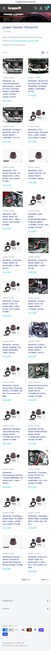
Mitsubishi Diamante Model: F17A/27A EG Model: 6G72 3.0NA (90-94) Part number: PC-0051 (13, 561)
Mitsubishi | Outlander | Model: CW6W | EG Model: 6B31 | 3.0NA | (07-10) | (38, 264)
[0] (46, 8)
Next (44, 579)
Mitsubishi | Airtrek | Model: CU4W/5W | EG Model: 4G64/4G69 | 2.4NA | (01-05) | (11, 348)
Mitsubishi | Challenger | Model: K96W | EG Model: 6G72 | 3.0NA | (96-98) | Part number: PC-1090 (13, 520)
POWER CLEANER (8, 78)
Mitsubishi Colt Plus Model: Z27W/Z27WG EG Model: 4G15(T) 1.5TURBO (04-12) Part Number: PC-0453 (37, 434)
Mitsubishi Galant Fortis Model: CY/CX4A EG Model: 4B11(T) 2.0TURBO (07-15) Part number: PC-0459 (38, 390)
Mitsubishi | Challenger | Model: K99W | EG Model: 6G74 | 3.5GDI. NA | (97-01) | (38, 520)
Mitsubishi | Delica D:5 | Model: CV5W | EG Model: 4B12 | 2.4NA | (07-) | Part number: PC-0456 (38, 562)
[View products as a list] (47, 52)
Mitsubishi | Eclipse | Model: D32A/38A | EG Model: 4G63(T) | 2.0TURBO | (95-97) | (37, 348)
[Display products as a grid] (43, 52)
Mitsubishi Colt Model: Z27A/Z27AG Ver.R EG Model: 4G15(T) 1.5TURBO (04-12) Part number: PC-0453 (12, 434)
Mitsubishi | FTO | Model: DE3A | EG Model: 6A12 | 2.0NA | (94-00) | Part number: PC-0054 (38, 133)
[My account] (41, 8)
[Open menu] (4, 8)
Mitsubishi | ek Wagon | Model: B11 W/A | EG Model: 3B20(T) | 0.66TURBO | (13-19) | (12, 133)
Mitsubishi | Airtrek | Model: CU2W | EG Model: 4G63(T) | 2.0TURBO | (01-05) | (36, 305)
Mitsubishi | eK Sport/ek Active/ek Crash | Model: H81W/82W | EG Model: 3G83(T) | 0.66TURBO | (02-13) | (38, 86)
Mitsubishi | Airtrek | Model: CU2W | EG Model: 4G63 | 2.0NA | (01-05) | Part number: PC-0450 (11, 306)
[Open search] (35, 8)
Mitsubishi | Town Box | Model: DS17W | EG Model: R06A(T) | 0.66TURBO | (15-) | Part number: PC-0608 (38, 477)
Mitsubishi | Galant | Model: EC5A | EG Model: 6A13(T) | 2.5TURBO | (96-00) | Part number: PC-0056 (13, 390)
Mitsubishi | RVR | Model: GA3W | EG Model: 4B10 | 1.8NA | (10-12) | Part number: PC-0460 (11, 219)
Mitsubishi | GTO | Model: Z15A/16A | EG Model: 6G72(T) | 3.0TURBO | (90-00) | (37, 174)
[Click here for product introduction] (24, 40)
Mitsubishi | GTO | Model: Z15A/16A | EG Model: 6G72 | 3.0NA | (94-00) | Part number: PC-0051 (11, 175)
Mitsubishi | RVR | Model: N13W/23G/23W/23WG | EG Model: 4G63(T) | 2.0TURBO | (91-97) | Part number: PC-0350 (38, 221)
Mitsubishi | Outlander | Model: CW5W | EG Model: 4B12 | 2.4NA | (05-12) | (12, 264)
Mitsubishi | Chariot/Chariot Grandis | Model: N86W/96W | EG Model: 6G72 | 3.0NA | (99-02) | (12, 477)
